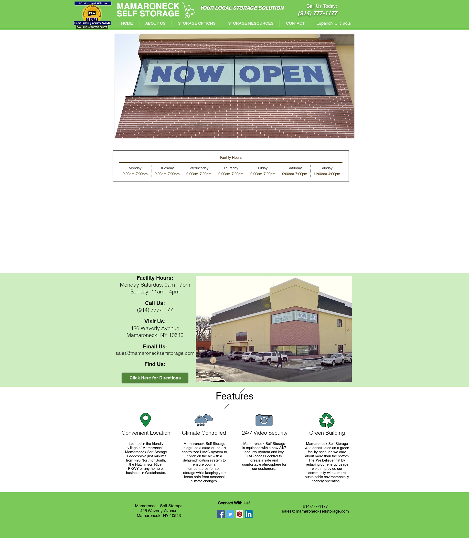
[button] (234, 86)
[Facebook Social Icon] (221, 514)
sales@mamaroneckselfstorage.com (155, 353)
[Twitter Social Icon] (230, 514)
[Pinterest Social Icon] (239, 514)
